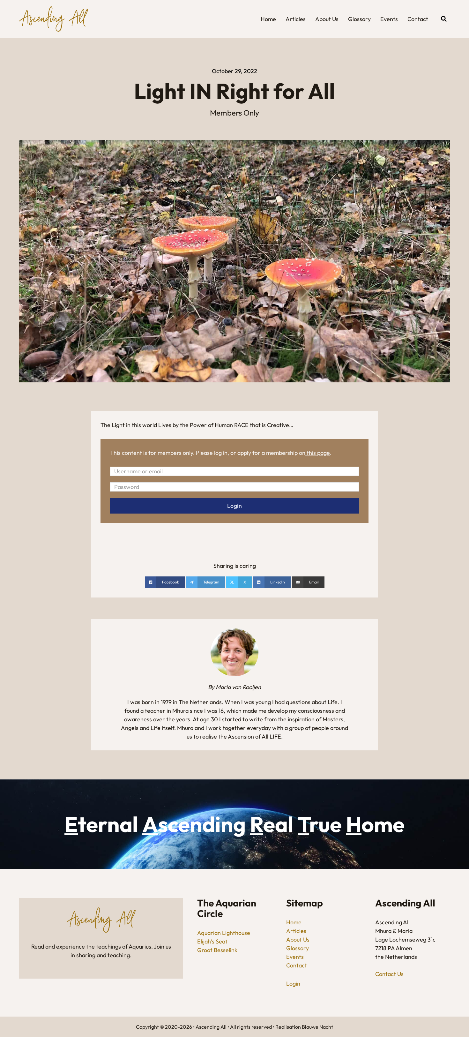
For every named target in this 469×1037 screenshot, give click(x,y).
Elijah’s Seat (212, 941)
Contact (417, 19)
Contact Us (389, 974)
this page (318, 452)
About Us (327, 19)
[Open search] (444, 19)
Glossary (359, 19)
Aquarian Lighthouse (223, 932)
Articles (296, 19)
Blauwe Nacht (317, 1027)
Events (389, 19)
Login (293, 983)
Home (268, 19)
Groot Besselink (217, 950)
